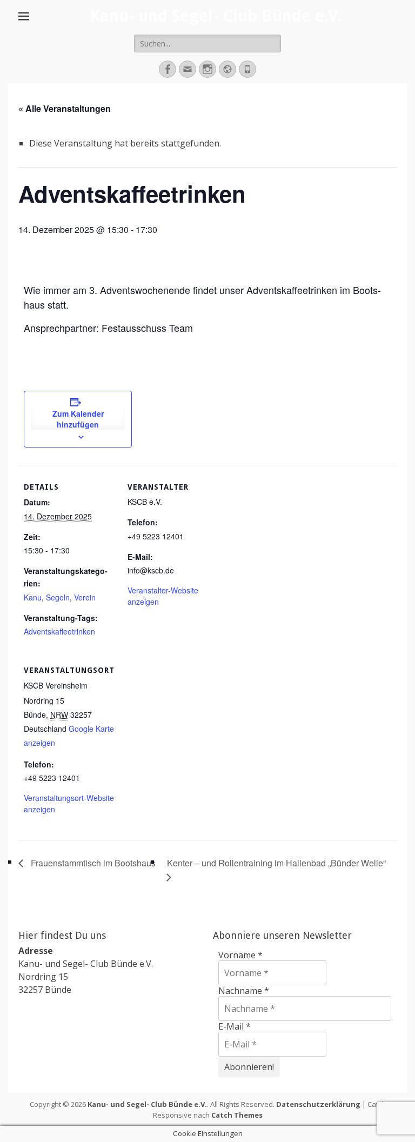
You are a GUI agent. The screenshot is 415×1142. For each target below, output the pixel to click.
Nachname (243, 991)
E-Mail (234, 1026)
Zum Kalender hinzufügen (78, 419)
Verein (85, 597)
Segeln (58, 597)
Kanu (33, 597)
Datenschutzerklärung (318, 1104)
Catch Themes (237, 1115)
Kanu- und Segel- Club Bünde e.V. (216, 15)
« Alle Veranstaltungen (64, 108)
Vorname (240, 955)
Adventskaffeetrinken (59, 631)
